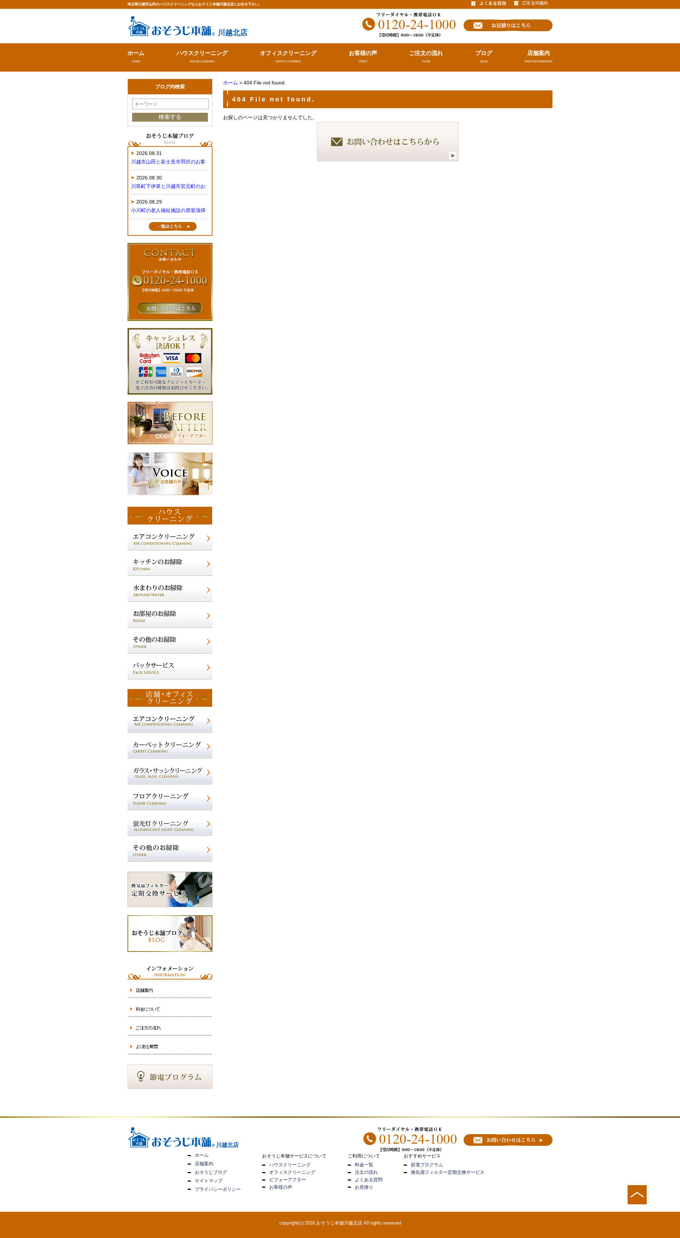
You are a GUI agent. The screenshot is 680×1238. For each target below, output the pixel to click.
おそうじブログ (211, 1172)
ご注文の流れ (426, 53)
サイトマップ (208, 1180)
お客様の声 (363, 53)
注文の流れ (366, 1172)
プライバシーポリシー (218, 1189)
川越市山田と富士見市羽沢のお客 (168, 162)
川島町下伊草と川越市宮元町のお (168, 186)
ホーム (136, 53)
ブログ (483, 53)
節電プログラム (427, 1164)
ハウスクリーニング (202, 53)
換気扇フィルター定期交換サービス (447, 1172)
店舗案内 (538, 53)
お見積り (364, 1187)
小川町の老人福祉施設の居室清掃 (168, 210)
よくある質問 (368, 1179)
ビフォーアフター (287, 1179)
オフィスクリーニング (288, 53)
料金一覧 (364, 1164)
